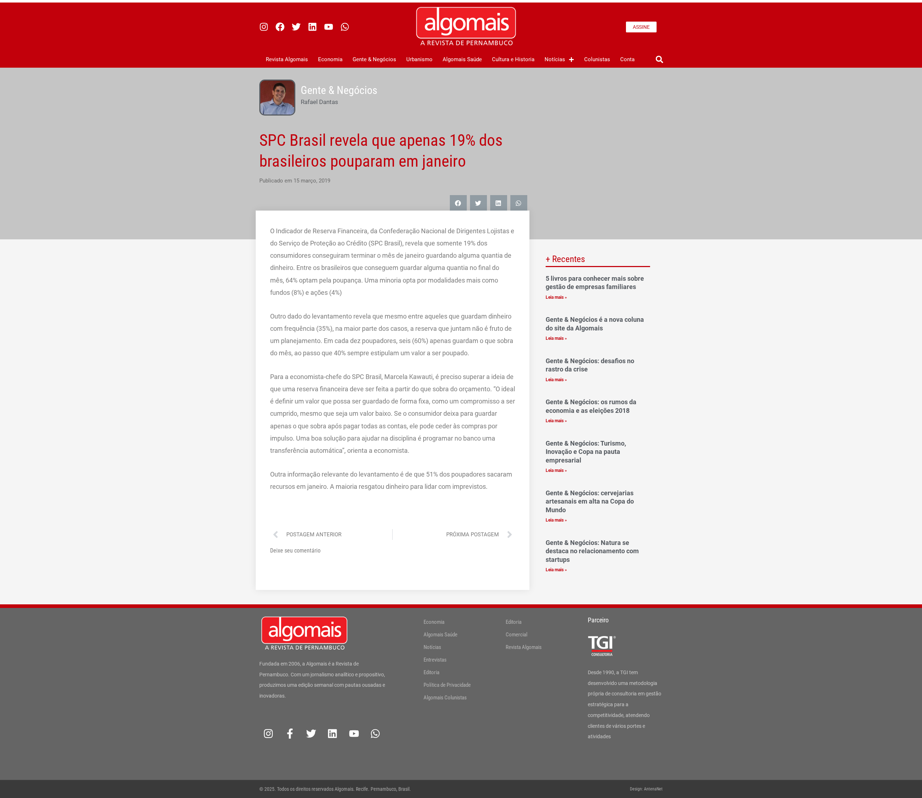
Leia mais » (556, 297)
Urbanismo (419, 59)
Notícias (555, 59)
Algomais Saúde (462, 59)
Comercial (516, 634)
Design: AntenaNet (646, 789)
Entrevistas (435, 660)
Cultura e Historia (513, 59)
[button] (659, 59)
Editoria (431, 672)
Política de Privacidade (447, 685)
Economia (330, 59)
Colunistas (597, 59)
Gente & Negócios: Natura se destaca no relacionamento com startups (592, 551)
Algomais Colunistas (445, 697)
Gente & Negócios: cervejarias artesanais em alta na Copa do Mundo (590, 501)
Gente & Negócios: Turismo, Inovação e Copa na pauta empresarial (586, 451)
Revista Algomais (287, 59)
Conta (627, 59)
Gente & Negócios (374, 59)
